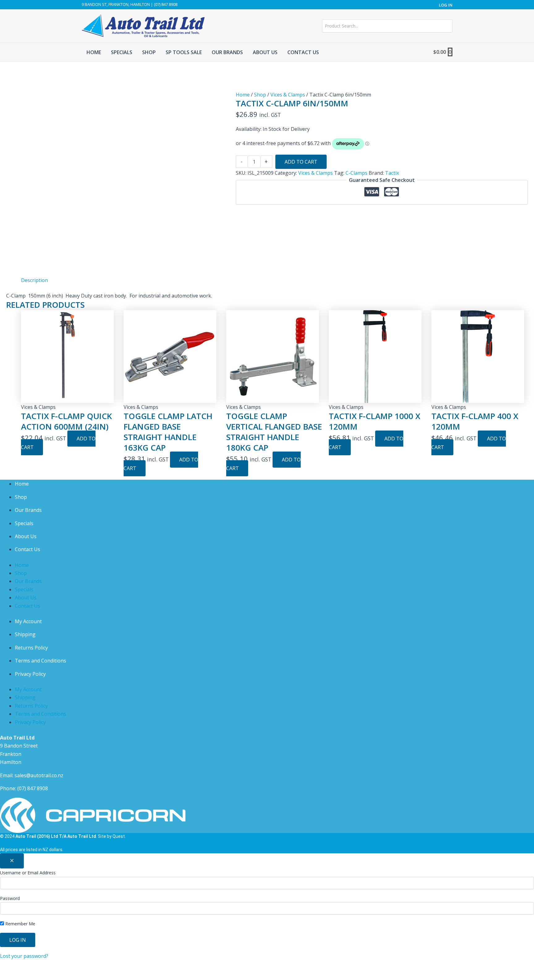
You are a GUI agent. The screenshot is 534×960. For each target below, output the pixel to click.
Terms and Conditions (40, 660)
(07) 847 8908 (32, 788)
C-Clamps (356, 172)
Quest (118, 836)
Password (10, 898)
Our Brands (28, 510)
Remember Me (19, 924)
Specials (24, 523)
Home (243, 94)
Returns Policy (31, 647)
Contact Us (27, 549)
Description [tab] (34, 280)
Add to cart (301, 161)
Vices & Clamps (287, 94)
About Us (25, 536)
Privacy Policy (30, 674)
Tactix (392, 172)
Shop (260, 94)
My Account (28, 621)
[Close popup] (12, 860)
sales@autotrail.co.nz (39, 775)
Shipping (25, 634)
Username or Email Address (28, 873)
